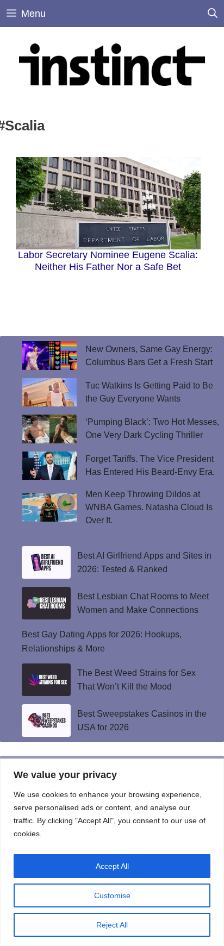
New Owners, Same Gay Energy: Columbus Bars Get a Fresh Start (149, 355)
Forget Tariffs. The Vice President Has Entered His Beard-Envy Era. (151, 465)
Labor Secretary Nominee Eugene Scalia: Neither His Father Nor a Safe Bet (108, 260)
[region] (112, 852)
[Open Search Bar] (212, 13)
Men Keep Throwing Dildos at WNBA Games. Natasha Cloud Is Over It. (149, 507)
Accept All (112, 866)
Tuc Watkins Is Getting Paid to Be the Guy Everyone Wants (149, 392)
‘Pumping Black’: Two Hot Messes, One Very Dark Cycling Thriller (152, 428)
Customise (112, 895)
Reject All (112, 924)
